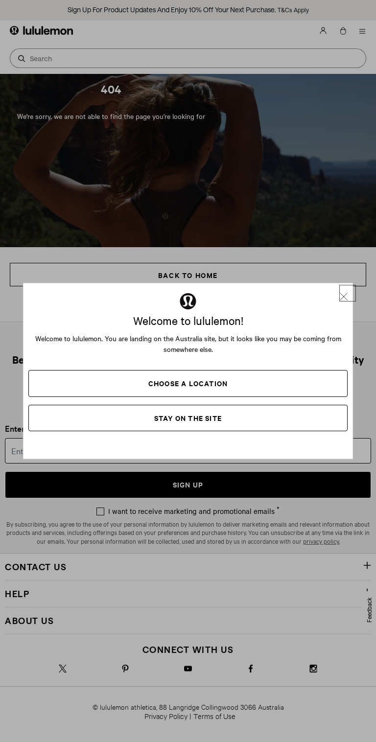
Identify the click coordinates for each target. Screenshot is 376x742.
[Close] (347, 293)
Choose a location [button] (188, 383)
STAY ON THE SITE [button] (188, 418)
